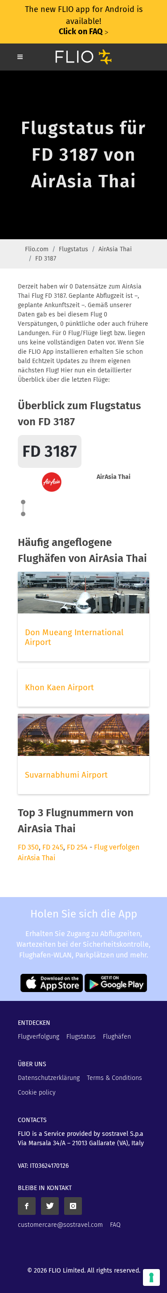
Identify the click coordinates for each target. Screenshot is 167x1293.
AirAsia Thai (115, 249)
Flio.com (37, 249)
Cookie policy (37, 1092)
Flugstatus (73, 249)
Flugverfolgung (38, 1036)
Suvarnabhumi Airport (66, 775)
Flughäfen (117, 1036)
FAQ (115, 1225)
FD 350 (28, 847)
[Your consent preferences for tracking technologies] (151, 1277)
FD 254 (77, 847)
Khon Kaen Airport (59, 687)
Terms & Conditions (114, 1078)
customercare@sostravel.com (60, 1225)
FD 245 (52, 847)
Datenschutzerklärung (49, 1078)
